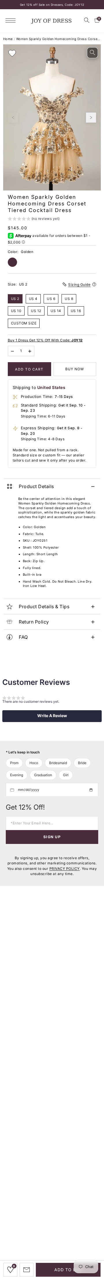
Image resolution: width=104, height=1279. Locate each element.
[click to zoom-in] (92, 52)
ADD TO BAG (68, 1269)
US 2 (15, 298)
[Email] (27, 1270)
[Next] (91, 117)
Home (8, 39)
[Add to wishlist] (12, 53)
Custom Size (24, 323)
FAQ (23, 637)
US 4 (33, 298)
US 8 (69, 298)
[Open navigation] (12, 20)
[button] (34, 219)
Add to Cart (29, 369)
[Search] (86, 20)
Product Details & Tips (44, 606)
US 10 (16, 311)
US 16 (76, 311)
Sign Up (52, 837)
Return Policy (34, 622)
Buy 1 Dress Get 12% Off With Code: (45, 340)
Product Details (36, 486)
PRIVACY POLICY (64, 868)
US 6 (51, 298)
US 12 (36, 311)
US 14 (56, 311)
